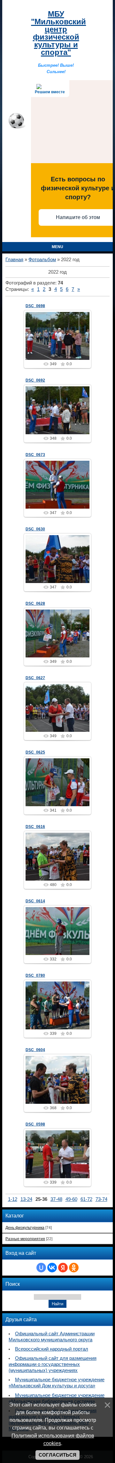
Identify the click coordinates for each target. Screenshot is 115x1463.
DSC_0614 (35, 901)
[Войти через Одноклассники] (74, 1267)
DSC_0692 (35, 380)
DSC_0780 (35, 975)
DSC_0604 (35, 1050)
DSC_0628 (35, 603)
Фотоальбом (42, 259)
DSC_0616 (35, 826)
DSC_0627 (35, 678)
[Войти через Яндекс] (63, 1267)
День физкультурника (24, 1227)
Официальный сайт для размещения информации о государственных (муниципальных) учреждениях (52, 1364)
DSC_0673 (35, 454)
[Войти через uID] (41, 1267)
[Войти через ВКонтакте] (52, 1267)
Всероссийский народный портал (51, 1349)
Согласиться (57, 1455)
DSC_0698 (35, 306)
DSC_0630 (35, 529)
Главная (14, 259)
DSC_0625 (35, 752)
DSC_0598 (35, 1124)
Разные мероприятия (25, 1239)
